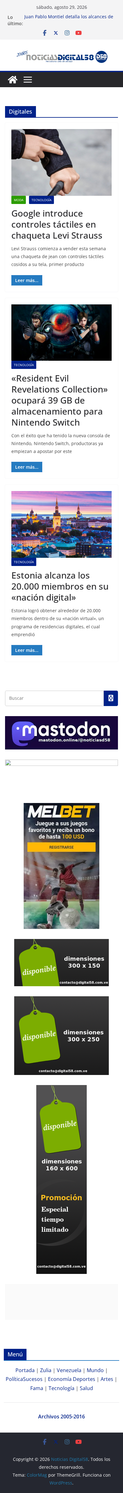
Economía (60, 1379)
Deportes (84, 1379)
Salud (86, 1388)
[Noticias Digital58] (12, 79)
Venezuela (69, 1370)
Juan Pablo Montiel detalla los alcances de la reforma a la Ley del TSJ (68, 20)
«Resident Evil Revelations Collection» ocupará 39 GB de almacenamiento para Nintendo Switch (59, 400)
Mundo (95, 1370)
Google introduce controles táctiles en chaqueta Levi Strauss (56, 224)
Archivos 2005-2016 (61, 1416)
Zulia (45, 1370)
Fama (36, 1388)
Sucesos (33, 1379)
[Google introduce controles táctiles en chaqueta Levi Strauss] (61, 162)
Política (14, 1379)
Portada (25, 1370)
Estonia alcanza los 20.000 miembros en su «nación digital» (59, 586)
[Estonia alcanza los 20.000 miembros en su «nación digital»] (61, 524)
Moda (18, 200)
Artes (107, 1379)
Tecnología (41, 200)
